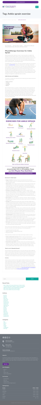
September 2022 (6, 305)
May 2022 (5, 309)
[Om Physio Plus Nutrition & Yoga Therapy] (9, 6)
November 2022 (6, 302)
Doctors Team (6, 372)
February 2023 (6, 299)
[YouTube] (7, 337)
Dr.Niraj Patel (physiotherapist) (22, 268)
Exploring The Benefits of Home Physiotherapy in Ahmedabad (14, 287)
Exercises (14, 45)
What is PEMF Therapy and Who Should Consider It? (12, 288)
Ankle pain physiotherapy (9, 46)
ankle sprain (17, 46)
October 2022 (6, 304)
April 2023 (5, 297)
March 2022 (5, 311)
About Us (5, 369)
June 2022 (5, 308)
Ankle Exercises (27, 45)
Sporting (5, 325)
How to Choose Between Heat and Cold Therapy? (12, 289)
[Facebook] (3, 337)
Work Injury (5, 328)
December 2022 (6, 301)
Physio (18, 45)
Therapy (20, 45)
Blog (4, 321)
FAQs (4, 370)
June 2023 (5, 295)
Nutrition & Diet (6, 381)
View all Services (6, 378)
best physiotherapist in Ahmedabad (28, 267)
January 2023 (6, 300)
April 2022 (5, 310)
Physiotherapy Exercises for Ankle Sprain (18, 52)
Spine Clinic (5, 380)
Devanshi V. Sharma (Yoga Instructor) (10, 382)
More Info (5, 364)
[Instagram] (9, 337)
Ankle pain (32, 45)
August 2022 (6, 306)
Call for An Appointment (20, 2)
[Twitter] (5, 337)
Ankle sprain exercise (23, 46)
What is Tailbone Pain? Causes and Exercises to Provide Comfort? (14, 285)
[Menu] (36, 7)
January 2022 (6, 314)
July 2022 (5, 307)
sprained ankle (12, 64)
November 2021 (6, 316)
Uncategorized (6, 327)
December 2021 (6, 315)
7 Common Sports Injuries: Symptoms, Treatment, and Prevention (14, 286)
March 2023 (5, 298)
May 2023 (5, 296)
